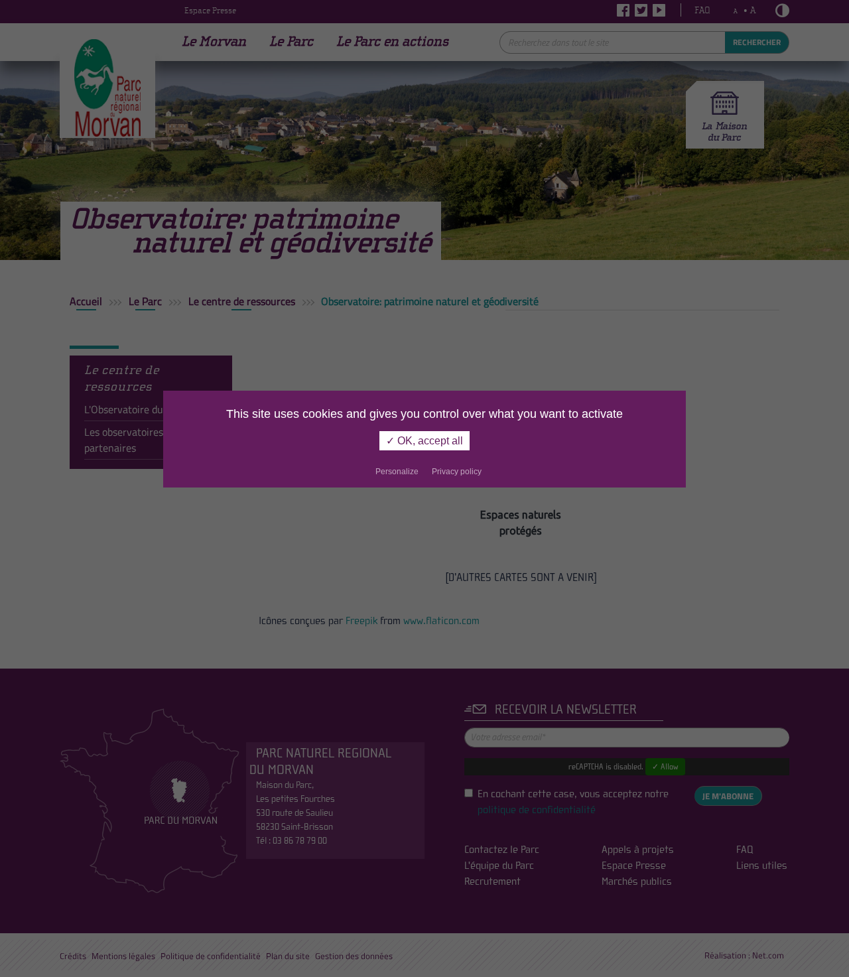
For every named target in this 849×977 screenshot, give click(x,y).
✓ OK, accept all (424, 440)
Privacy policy (457, 471)
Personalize (397, 471)
